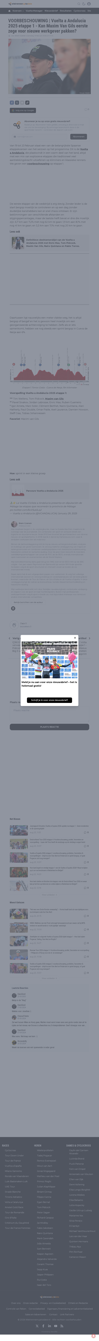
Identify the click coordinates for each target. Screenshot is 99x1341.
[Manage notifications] (94, 1336)
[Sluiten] (75, 638)
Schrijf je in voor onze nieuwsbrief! (49, 700)
